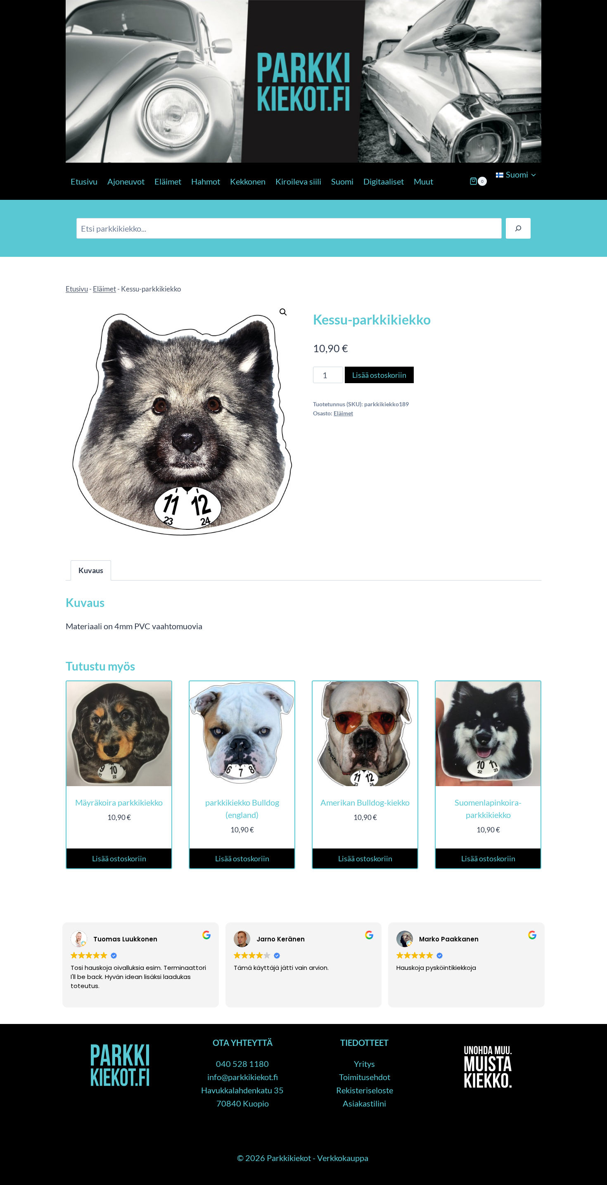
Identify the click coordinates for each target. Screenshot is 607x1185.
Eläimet (167, 181)
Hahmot (205, 181)
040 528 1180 (242, 1064)
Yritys (364, 1064)
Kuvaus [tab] (90, 570)
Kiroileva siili (298, 181)
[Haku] (518, 228)
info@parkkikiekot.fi (242, 1077)
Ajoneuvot (126, 181)
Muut (423, 181)
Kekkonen (248, 181)
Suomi (342, 181)
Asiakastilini (364, 1103)
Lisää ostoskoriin (379, 374)
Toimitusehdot (364, 1077)
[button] (283, 312)
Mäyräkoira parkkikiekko (119, 802)
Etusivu (84, 181)
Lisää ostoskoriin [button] (119, 858)
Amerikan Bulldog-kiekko (365, 802)
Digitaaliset (383, 181)
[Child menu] (495, 196)
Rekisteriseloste (364, 1090)
